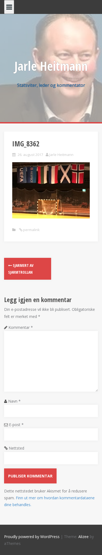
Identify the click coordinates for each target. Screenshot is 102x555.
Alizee (83, 536)
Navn (14, 401)
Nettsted (16, 448)
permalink (31, 229)
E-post (16, 424)
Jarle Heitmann (51, 65)
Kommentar (20, 327)
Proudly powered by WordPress (32, 536)
